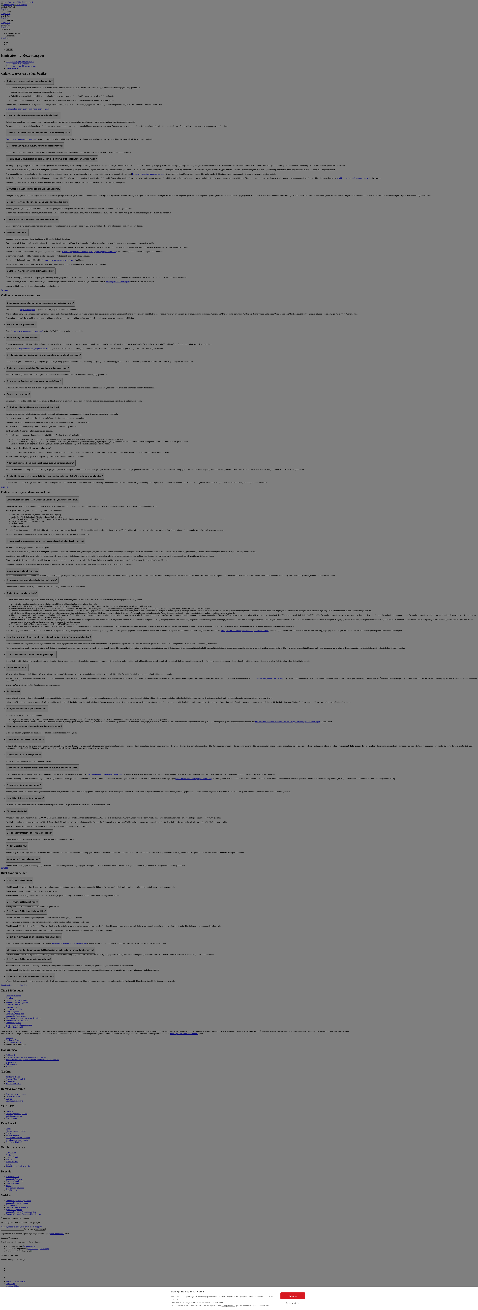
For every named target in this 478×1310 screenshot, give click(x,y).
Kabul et (293, 1296)
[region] (239, 1298)
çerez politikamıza (228, 1306)
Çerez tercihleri (293, 1303)
